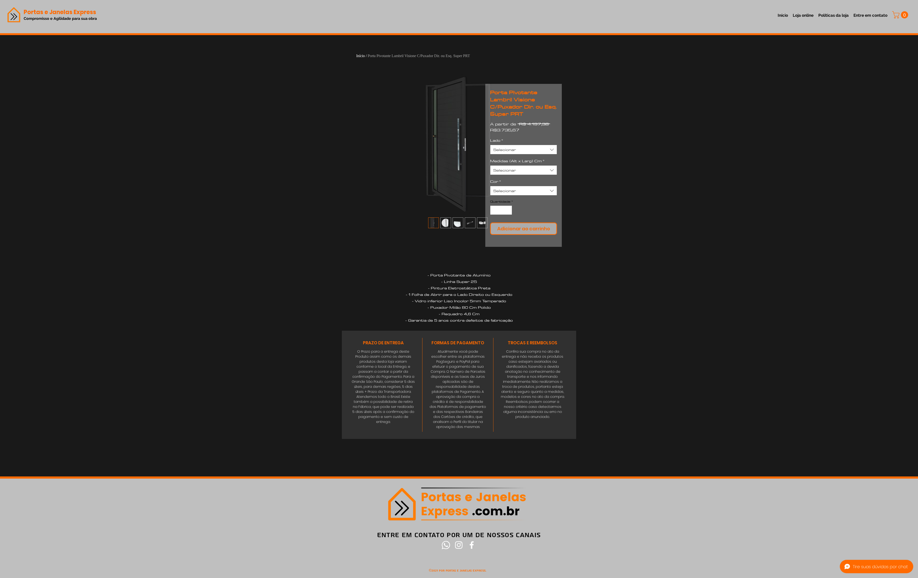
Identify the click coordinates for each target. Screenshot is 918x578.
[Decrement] (494, 210)
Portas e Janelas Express (60, 12)
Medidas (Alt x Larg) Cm (517, 160)
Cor (495, 181)
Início (360, 56)
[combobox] (523, 149)
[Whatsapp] (446, 545)
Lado (496, 140)
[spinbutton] (501, 210)
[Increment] (508, 210)
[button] (901, 14)
